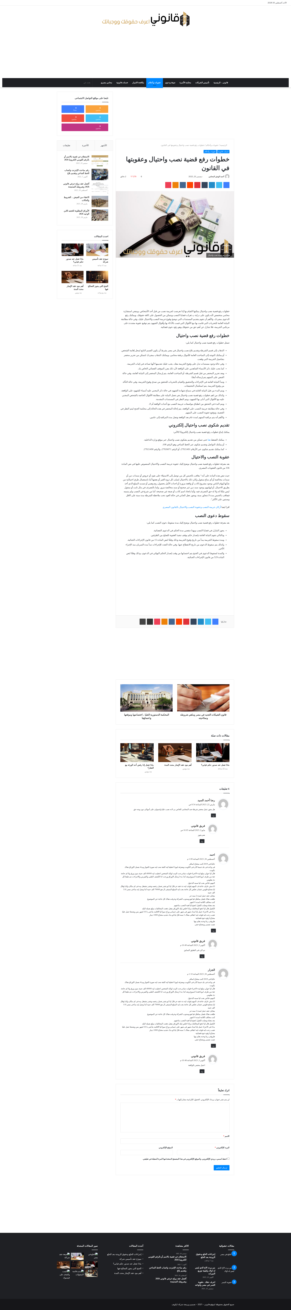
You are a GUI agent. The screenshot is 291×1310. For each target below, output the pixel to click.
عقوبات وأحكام (154, 82)
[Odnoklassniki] (175, 185)
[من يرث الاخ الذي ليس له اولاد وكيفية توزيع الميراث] (225, 1272)
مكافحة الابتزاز (138, 82)
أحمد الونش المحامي (216, 176)
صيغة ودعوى (170, 82)
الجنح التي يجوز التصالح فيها (129, 1268)
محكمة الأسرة (185, 82)
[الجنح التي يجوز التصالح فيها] (97, 277)
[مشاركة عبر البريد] (150, 622)
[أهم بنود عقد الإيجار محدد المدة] (175, 752)
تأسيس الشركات (202, 82)
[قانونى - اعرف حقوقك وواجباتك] (145, 19)
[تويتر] (219, 185)
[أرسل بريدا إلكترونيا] (207, 176)
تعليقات (66, 145)
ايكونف (175, 1304)
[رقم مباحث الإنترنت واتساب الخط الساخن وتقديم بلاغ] (100, 174)
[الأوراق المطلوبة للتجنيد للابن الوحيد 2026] (100, 215)
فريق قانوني (198, 825)
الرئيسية (223, 145)
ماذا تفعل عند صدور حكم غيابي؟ (215, 765)
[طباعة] (143, 622)
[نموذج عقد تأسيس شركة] (97, 250)
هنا (209, 440)
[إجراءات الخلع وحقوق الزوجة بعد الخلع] (225, 1258)
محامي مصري (106, 82)
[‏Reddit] (190, 185)
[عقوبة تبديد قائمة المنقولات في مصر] (77, 1273)
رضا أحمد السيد (206, 800)
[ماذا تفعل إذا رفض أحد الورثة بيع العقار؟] (137, 752)
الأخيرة (85, 145)
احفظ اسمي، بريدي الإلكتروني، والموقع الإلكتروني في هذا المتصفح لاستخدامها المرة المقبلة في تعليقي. (185, 1159)
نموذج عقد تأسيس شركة (130, 1259)
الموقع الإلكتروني (166, 1147)
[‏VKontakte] (183, 185)
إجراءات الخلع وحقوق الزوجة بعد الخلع (124, 1254)
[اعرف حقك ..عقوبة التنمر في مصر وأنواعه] (225, 1286)
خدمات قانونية (122, 82)
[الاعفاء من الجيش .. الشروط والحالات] (100, 201)
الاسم (226, 1136)
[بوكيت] (168, 185)
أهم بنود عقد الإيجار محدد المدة (178, 765)
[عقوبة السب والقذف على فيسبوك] (63, 1274)
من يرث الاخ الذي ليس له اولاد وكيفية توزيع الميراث (205, 1271)
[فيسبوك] (226, 185)
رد (213, 815)
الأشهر (104, 145)
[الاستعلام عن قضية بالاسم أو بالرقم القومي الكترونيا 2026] (100, 161)
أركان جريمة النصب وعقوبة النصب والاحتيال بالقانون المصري (192, 507)
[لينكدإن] (212, 185)
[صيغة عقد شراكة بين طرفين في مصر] (63, 1256)
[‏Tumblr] (205, 185)
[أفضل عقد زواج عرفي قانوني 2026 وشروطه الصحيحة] (100, 188)
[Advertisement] (145, 54)
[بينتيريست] (197, 185)
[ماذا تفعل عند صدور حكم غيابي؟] (212, 752)
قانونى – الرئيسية (221, 82)
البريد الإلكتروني (222, 1147)
